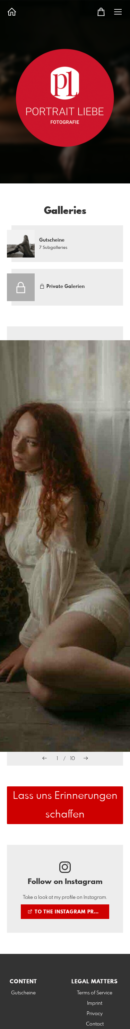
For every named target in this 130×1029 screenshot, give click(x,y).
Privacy (95, 1013)
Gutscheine (23, 993)
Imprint (94, 1003)
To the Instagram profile (70, 912)
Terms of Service (94, 993)
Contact (95, 1024)
